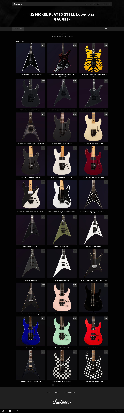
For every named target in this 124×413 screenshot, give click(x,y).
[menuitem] (106, 28)
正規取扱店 (105, 4)
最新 (106, 29)
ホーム (17, 41)
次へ (70, 385)
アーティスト (92, 4)
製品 (86, 4)
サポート (99, 4)
